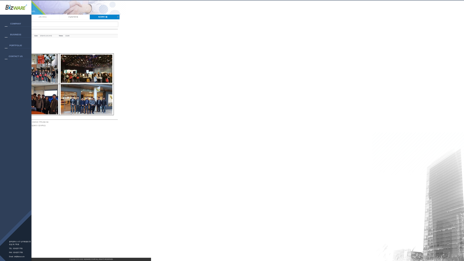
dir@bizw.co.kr (19, 256)
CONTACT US (16, 56)
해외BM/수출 (102, 17)
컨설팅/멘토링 (73, 17)
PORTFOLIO (15, 45)
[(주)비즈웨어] (15, 7)
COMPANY (15, 24)
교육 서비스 (42, 17)
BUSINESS (15, 34)
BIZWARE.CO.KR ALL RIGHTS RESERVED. (98, 259)
